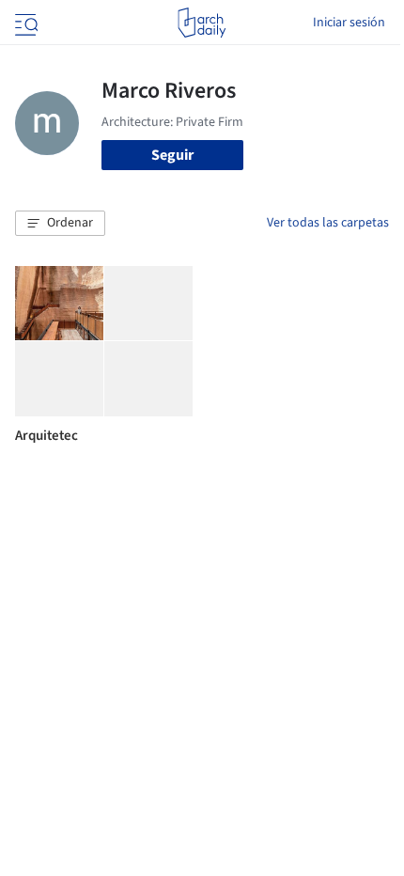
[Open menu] (24, 22)
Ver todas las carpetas (328, 222)
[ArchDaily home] (201, 23)
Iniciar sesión (349, 22)
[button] (60, 224)
